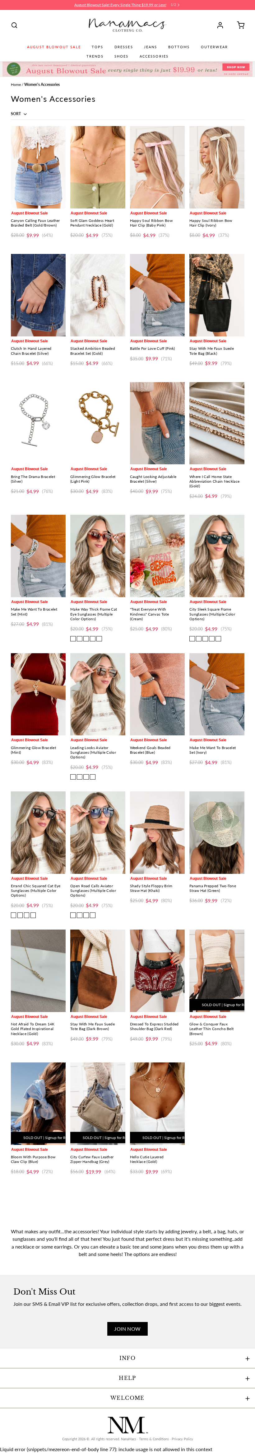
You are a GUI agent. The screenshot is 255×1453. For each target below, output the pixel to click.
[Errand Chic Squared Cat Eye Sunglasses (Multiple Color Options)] (38, 832)
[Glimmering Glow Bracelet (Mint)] (38, 694)
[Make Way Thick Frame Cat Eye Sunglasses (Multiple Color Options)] (97, 556)
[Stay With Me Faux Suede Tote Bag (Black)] (216, 295)
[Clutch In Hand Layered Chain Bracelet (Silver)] (38, 295)
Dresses (123, 47)
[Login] (222, 25)
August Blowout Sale (54, 47)
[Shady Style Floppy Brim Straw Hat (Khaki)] (157, 832)
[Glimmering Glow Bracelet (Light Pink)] (97, 423)
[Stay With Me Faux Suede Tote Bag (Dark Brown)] (97, 971)
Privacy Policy (182, 1439)
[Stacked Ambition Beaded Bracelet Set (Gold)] (97, 295)
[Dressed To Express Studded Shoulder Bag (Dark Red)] (157, 971)
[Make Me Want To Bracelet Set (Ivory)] (216, 694)
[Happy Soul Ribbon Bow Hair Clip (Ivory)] (216, 167)
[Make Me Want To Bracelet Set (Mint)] (38, 556)
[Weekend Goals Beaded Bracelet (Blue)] (157, 694)
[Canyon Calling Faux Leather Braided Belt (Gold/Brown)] (38, 167)
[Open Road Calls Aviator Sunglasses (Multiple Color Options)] (97, 832)
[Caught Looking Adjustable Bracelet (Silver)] (157, 423)
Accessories (154, 56)
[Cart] (238, 25)
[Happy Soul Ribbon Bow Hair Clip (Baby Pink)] (157, 167)
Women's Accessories (42, 84)
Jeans (150, 47)
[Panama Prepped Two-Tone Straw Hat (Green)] (216, 832)
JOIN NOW (127, 1329)
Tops (98, 47)
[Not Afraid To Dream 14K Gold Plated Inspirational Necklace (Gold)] (38, 971)
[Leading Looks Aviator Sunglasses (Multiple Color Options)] (97, 694)
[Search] (14, 25)
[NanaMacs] (127, 25)
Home (16, 84)
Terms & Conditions (154, 1439)
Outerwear (214, 47)
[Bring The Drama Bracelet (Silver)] (38, 423)
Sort (16, 113)
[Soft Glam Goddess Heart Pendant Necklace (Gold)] (97, 167)
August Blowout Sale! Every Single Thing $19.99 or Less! (120, 4)
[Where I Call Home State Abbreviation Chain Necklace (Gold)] (216, 423)
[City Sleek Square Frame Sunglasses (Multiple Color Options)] (216, 556)
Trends (95, 56)
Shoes (121, 56)
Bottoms (179, 47)
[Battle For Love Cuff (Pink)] (157, 295)
